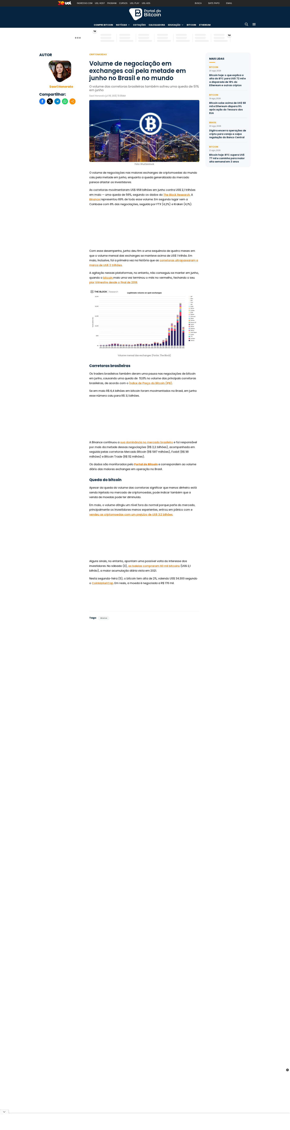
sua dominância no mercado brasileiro (146, 442)
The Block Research (176, 195)
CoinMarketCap (102, 583)
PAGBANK (112, 3)
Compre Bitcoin (103, 24)
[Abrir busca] (246, 24)
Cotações (139, 24)
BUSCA (198, 3)
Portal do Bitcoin (145, 14)
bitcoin (108, 278)
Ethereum (205, 24)
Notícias (121, 24)
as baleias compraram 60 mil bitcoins (154, 566)
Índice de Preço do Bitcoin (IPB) (150, 383)
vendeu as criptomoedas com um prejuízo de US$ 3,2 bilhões (130, 514)
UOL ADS (146, 3)
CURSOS (123, 3)
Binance (95, 199)
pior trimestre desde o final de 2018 (113, 282)
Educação (174, 24)
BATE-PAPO (213, 3)
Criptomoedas (98, 54)
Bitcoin (191, 24)
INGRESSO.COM (84, 3)
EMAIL (229, 3)
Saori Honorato (61, 86)
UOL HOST (100, 3)
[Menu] (254, 24)
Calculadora (157, 24)
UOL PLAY (134, 3)
